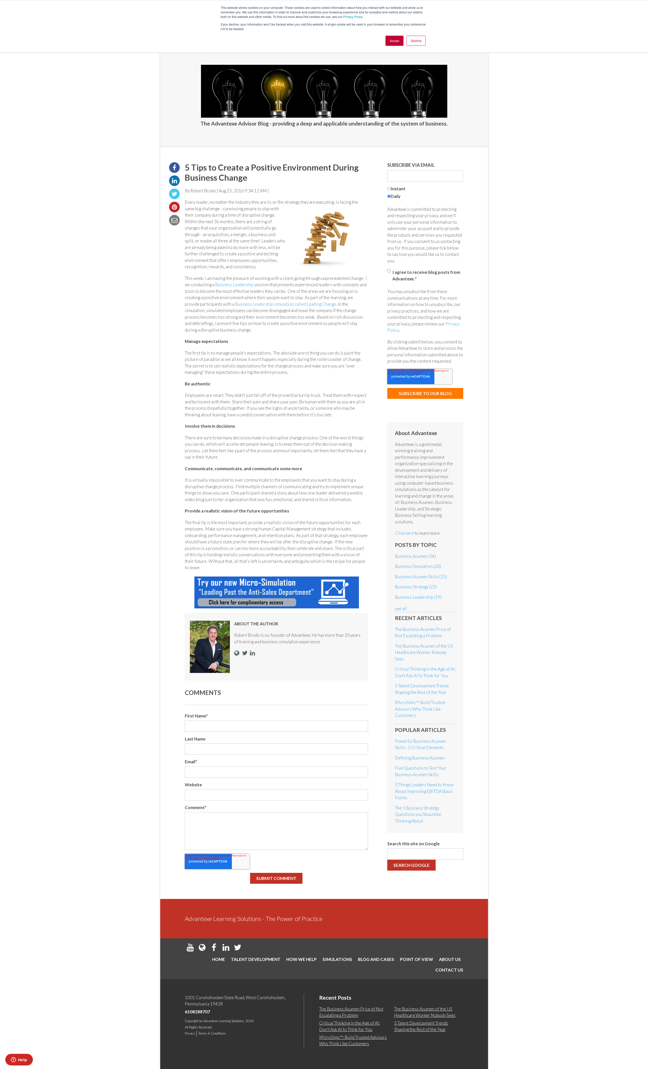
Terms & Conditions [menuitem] (212, 1033)
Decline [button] (416, 40)
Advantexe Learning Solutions (223, 1021)
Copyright (191, 1021)
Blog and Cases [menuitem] (376, 959)
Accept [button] (394, 40)
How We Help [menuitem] (301, 959)
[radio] (425, 189)
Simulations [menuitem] (337, 959)
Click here (405, 533)
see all (401, 608)
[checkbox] (425, 193)
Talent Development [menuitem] (255, 959)
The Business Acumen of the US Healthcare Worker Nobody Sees (424, 652)
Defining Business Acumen (419, 757)
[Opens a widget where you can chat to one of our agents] (19, 1060)
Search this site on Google (413, 843)
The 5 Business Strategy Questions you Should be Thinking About (418, 814)
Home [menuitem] (218, 959)
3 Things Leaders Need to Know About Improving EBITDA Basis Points (424, 791)
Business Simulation (418, 566)
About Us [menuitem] (450, 959)
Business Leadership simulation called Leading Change (285, 304)
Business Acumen (415, 556)
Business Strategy (416, 586)
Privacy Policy (352, 16)
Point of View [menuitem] (416, 959)
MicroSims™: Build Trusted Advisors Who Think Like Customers (420, 709)
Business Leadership (234, 284)
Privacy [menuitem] (190, 1033)
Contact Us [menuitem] (449, 970)
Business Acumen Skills (421, 576)
